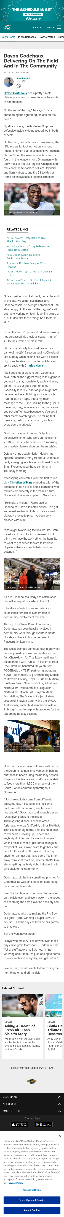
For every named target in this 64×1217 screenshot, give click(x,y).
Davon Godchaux (15, 93)
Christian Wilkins (21, 482)
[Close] (60, 1136)
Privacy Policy (15, 1182)
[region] (32, 1174)
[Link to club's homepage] (7, 26)
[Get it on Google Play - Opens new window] (44, 1126)
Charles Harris (34, 365)
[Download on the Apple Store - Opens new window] (19, 1125)
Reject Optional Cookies (32, 1200)
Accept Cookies (32, 1210)
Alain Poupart (23, 78)
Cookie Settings (32, 1189)
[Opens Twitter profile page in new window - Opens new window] (19, 86)
